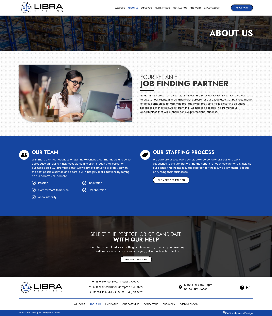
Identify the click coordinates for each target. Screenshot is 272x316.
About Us (95, 304)
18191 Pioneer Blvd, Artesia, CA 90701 (118, 281)
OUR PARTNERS (130, 304)
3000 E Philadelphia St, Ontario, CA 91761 (118, 292)
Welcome (79, 304)
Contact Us (151, 304)
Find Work (168, 304)
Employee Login (188, 304)
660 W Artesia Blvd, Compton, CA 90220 (118, 287)
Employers (111, 304)
